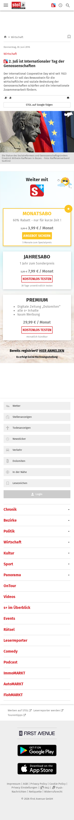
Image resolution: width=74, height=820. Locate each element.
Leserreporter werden (46, 710)
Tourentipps (15, 715)
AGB (25, 783)
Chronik (10, 509)
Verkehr (17, 449)
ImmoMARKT (14, 673)
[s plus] (53, 5)
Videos (9, 596)
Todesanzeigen (22, 427)
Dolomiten (19, 461)
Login (39, 494)
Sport (8, 564)
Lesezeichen (20, 483)
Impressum (13, 783)
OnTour (10, 586)
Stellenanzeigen (22, 416)
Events (9, 618)
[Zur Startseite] (5, 37)
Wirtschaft (17, 37)
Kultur (9, 553)
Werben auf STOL (18, 710)
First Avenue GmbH (41, 798)
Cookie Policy (57, 783)
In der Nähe (20, 472)
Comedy (11, 651)
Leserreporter (15, 640)
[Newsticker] (60, 5)
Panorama (12, 575)
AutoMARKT (13, 684)
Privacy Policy (38, 783)
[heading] (37, 63)
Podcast (10, 662)
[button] (69, 36)
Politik (9, 531)
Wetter (16, 405)
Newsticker (19, 438)
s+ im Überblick (17, 607)
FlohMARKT (13, 695)
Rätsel (9, 629)
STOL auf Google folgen (39, 104)
